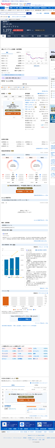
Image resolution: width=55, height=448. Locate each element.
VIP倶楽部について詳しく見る (13, 113)
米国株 (10, 7)
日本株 (6, 7)
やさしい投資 (39, 13)
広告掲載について (31, 437)
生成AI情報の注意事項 (42, 250)
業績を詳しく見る (44, 288)
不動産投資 (43, 7)
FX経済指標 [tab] (51, 431)
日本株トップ (4, 10)
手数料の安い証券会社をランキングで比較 (13, 74)
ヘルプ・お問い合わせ (33, 439)
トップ (2, 7)
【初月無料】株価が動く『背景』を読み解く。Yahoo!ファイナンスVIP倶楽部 (18, 325)
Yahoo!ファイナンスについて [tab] (12, 431)
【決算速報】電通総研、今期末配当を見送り (36, 410)
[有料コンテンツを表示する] (44, 107)
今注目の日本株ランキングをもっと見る (38, 415)
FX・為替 (16, 7)
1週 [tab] (31, 63)
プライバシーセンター (17, 437)
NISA (49, 7)
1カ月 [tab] (35, 63)
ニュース (26, 7)
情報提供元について (43, 93)
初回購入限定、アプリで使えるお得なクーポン (35, 5)
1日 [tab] (27, 63)
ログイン (21, 5)
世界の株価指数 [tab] (38, 431)
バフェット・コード (43, 246)
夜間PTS (19, 52)
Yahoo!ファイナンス (32, 435)
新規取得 (29, 3)
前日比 (13, 385)
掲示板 (30, 7)
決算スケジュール (46, 10)
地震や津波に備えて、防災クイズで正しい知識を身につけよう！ (15, 1)
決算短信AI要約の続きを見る (40, 241)
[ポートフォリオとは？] (9, 17)
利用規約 (25, 437)
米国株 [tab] (45, 431)
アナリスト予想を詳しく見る (41, 323)
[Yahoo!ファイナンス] (10, 3)
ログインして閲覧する (24, 319)
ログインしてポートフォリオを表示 (19, 16)
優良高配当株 (38, 10)
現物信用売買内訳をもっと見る (41, 195)
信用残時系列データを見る (42, 148)
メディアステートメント (40, 437)
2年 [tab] (46, 63)
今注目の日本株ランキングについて (39, 382)
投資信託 (21, 7)
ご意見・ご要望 (41, 439)
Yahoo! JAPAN (41, 435)
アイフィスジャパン (42, 293)
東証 (7, 52)
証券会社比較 (37, 7)
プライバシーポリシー (7, 437)
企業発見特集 (46, 13)
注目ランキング (20, 10)
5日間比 (36, 385)
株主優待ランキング (29, 10)
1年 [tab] (42, 63)
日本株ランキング (12, 10)
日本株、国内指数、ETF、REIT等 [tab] (26, 431)
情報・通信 (9, 24)
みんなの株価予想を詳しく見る (41, 220)
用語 (7, 55)
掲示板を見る (45, 91)
